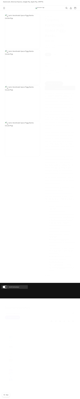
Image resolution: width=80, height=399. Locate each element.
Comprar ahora (60, 88)
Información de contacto (10, 392)
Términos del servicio (10, 390)
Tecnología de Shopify (19, 384)
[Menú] (4, 8)
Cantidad (47, 63)
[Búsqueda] (66, 8)
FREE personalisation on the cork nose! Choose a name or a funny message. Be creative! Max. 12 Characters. (58, 72)
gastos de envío (63, 45)
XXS (48, 54)
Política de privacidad (10, 388)
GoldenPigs (11, 384)
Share (49, 275)
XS (55, 54)
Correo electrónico (14, 313)
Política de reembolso (10, 386)
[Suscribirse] (73, 313)
